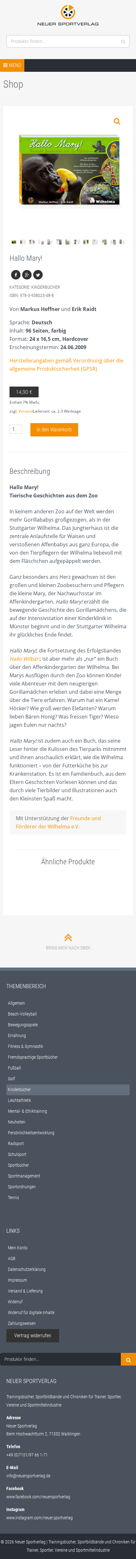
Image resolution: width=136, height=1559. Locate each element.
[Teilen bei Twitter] (38, 275)
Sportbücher (18, 1165)
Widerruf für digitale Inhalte (31, 1312)
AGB (11, 1258)
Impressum (17, 1280)
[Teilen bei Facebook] (16, 275)
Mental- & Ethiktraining (27, 1111)
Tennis (13, 1197)
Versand (25, 411)
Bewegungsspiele (23, 1024)
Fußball (14, 1067)
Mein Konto (18, 1247)
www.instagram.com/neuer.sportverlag (39, 1517)
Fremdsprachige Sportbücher (33, 1057)
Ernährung (17, 1035)
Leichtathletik (19, 1100)
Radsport (16, 1143)
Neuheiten (16, 1121)
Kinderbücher (45, 287)
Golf (11, 1078)
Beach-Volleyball (22, 1013)
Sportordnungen (22, 1186)
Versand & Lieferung (25, 1290)
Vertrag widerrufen (32, 1336)
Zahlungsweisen (22, 1323)
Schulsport (17, 1154)
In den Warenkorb (54, 430)
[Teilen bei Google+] (27, 275)
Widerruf (15, 1301)
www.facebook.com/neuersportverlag (38, 1496)
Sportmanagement (24, 1175)
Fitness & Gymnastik (25, 1046)
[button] (117, 121)
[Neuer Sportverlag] (68, 15)
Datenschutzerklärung (27, 1269)
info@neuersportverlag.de (28, 1475)
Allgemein (16, 1003)
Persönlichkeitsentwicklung (31, 1132)
